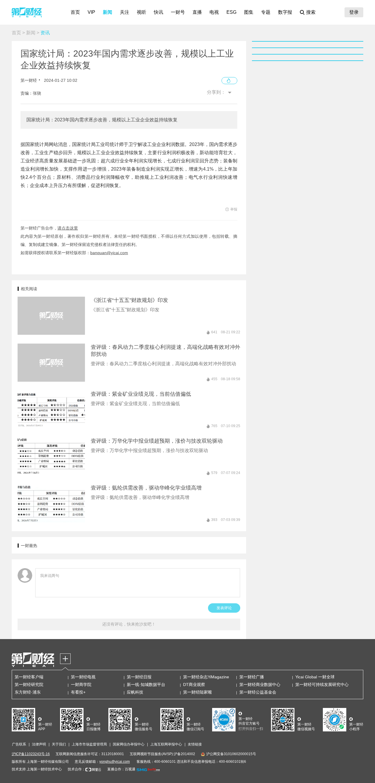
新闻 (107, 12)
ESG (231, 12)
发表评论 (224, 608)
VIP (91, 12)
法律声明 (39, 744)
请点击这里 (67, 228)
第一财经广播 (251, 677)
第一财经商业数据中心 (259, 684)
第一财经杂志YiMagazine (206, 677)
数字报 (285, 12)
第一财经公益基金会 (257, 692)
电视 (214, 12)
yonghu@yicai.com (114, 762)
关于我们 (59, 744)
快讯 (158, 12)
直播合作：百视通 (121, 769)
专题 (265, 12)
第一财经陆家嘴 (197, 692)
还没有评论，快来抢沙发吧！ (129, 624)
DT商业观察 (194, 684)
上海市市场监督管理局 (89, 744)
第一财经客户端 (29, 677)
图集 (248, 12)
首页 (75, 12)
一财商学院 (81, 684)
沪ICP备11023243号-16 (31, 754)
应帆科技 (135, 692)
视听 (141, 12)
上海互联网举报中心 (166, 744)
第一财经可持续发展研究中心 (322, 684)
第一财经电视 (83, 677)
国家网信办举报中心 (128, 744)
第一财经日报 (139, 677)
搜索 (311, 12)
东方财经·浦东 (28, 692)
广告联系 (19, 744)
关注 (124, 12)
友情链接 (195, 744)
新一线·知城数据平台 (146, 684)
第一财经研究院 (29, 684)
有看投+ (78, 692)
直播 (197, 12)
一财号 (178, 12)
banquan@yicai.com (109, 252)
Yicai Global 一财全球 (315, 677)
